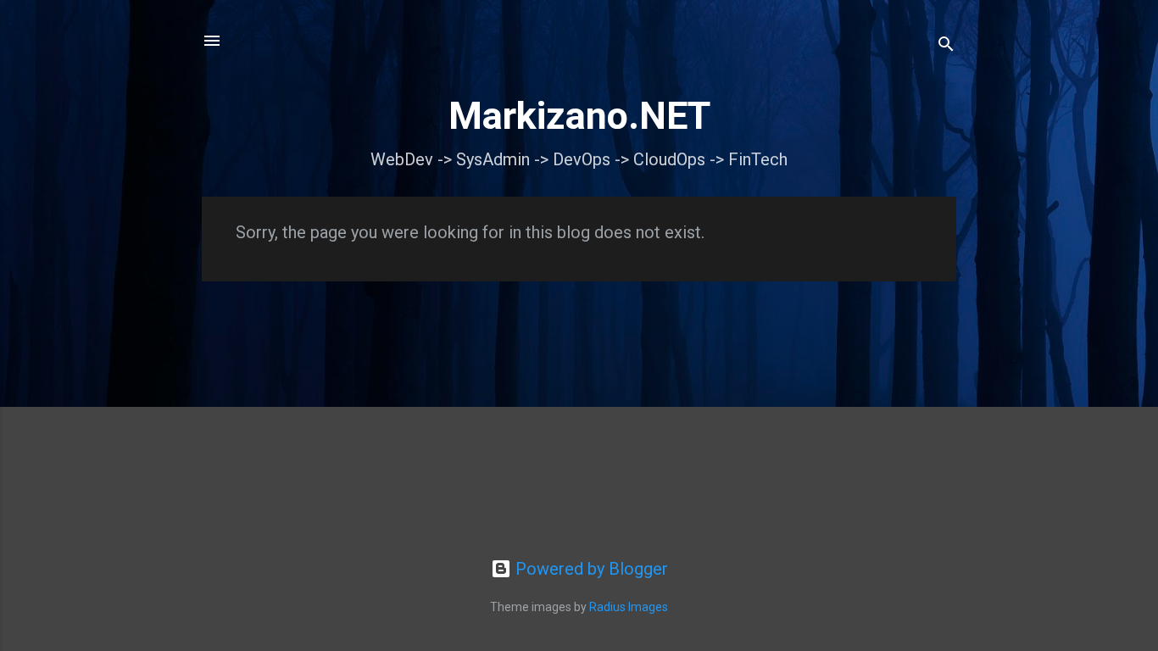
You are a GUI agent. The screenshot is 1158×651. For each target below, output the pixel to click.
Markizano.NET (579, 115)
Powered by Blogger (589, 569)
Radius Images (628, 607)
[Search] (946, 46)
